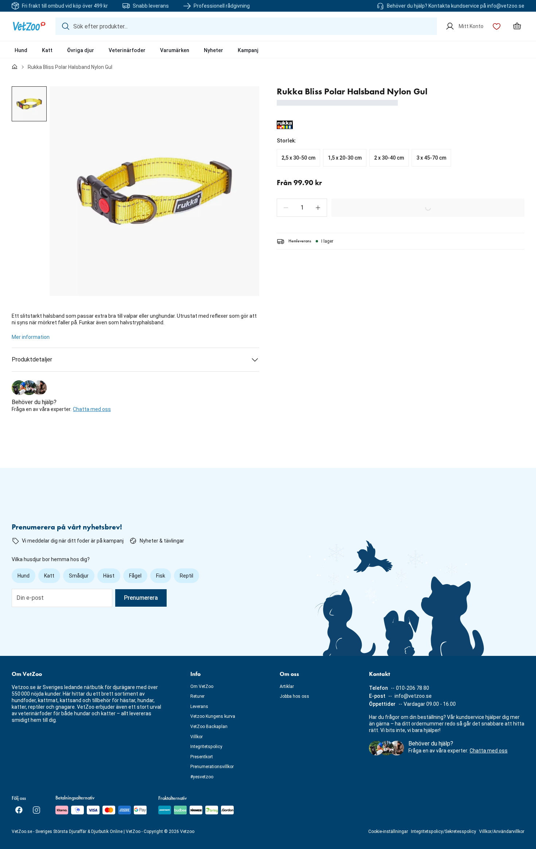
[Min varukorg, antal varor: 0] (517, 26)
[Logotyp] (29, 26)
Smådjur (79, 576)
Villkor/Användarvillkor (501, 831)
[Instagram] (36, 810)
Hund (21, 50)
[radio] (298, 158)
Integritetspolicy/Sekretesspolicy (443, 831)
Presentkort (201, 756)
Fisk (160, 576)
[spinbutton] (302, 207)
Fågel (135, 576)
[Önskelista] (496, 26)
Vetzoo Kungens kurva (212, 716)
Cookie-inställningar (388, 831)
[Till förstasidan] (15, 67)
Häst (108, 576)
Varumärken (174, 50)
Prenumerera (141, 597)
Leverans (199, 706)
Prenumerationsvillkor (212, 766)
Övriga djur (80, 50)
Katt (47, 50)
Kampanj (248, 50)
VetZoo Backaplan (209, 726)
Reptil (186, 576)
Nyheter (213, 50)
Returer (197, 696)
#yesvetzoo (201, 776)
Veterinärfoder (127, 50)
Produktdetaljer (32, 359)
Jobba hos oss (294, 696)
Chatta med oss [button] (92, 409)
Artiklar (287, 686)
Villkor (196, 736)
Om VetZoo (201, 686)
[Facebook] (19, 810)
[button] (286, 207)
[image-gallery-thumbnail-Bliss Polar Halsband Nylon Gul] (29, 104)
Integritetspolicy (206, 746)
